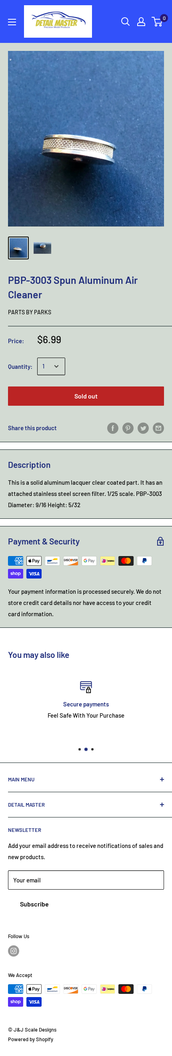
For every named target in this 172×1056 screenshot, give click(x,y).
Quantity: (20, 366)
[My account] (141, 21)
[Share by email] (158, 428)
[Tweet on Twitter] (143, 428)
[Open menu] (12, 22)
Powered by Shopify (30, 1039)
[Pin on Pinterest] (128, 428)
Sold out (86, 396)
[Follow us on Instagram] (13, 951)
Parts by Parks (29, 312)
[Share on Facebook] (112, 428)
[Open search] (125, 21)
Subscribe (34, 904)
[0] (157, 21)
